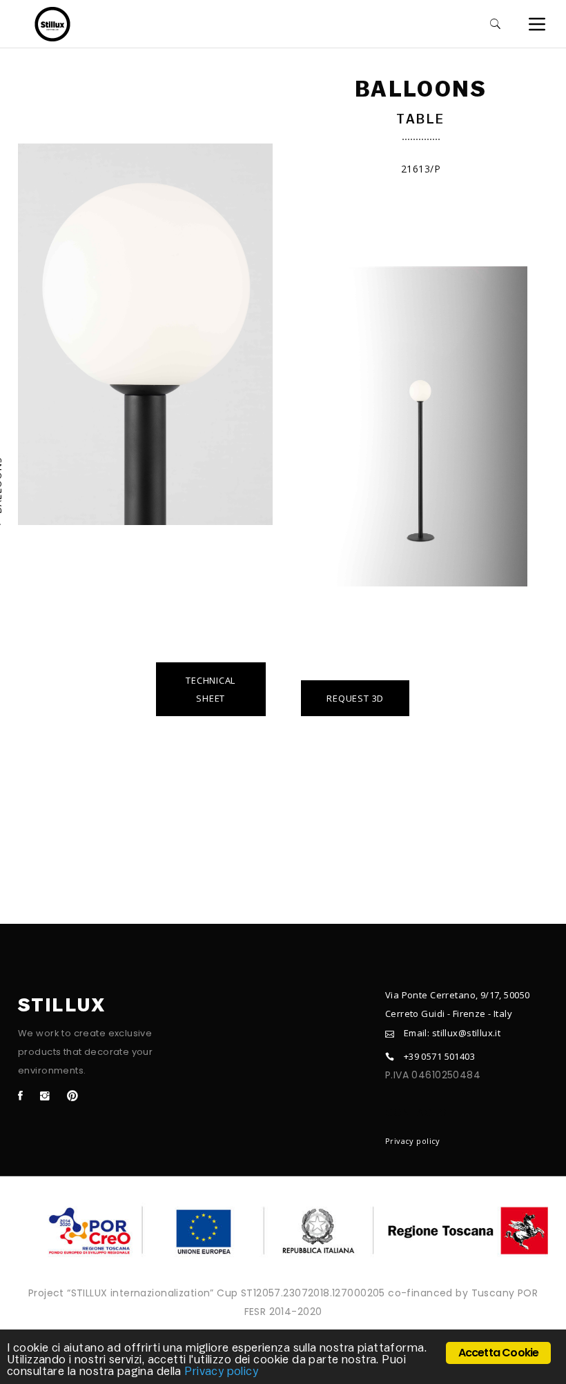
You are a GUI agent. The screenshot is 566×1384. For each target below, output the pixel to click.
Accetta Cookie (498, 1353)
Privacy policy (412, 1141)
